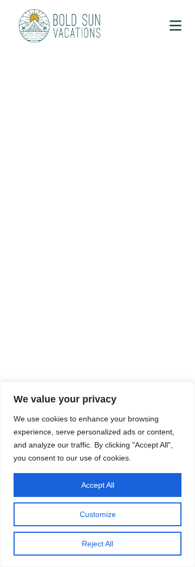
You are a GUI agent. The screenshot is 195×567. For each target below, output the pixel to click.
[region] (97, 474)
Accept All (97, 485)
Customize (98, 514)
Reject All (97, 543)
